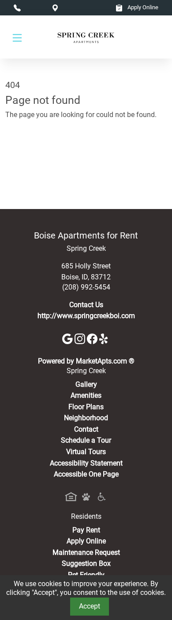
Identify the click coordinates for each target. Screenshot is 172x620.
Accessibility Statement (86, 463)
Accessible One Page (86, 474)
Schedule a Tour (86, 440)
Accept (89, 606)
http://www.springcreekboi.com (86, 316)
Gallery (86, 384)
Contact (86, 429)
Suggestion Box (86, 563)
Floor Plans (86, 407)
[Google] (68, 338)
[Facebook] (93, 338)
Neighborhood (86, 418)
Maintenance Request (86, 552)
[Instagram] (81, 338)
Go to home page (32, 153)
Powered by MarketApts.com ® (86, 361)
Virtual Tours (86, 452)
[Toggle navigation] (17, 37)
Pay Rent (86, 530)
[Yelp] (104, 338)
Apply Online (142, 7)
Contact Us (86, 305)
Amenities (86, 395)
